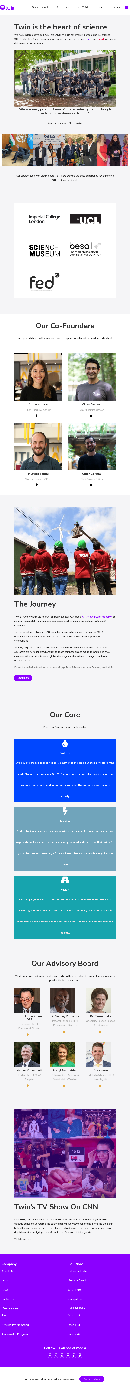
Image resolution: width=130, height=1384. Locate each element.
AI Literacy (62, 7)
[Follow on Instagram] (62, 1355)
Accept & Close (92, 1379)
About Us (7, 1271)
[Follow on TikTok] (80, 1355)
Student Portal (77, 1280)
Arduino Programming (15, 1325)
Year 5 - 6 (74, 1334)
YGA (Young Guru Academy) (97, 616)
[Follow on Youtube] (68, 1355)
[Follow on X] (56, 1355)
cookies (35, 1379)
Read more (23, 677)
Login (101, 7)
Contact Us (8, 1299)
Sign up (117, 7)
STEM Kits (83, 7)
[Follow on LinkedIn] (74, 1355)
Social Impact (40, 7)
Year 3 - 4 (74, 1325)
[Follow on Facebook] (50, 1355)
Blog (4, 1315)
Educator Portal (77, 1271)
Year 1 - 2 (74, 1315)
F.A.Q (5, 1290)
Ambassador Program (15, 1334)
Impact (6, 1280)
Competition (75, 1299)
